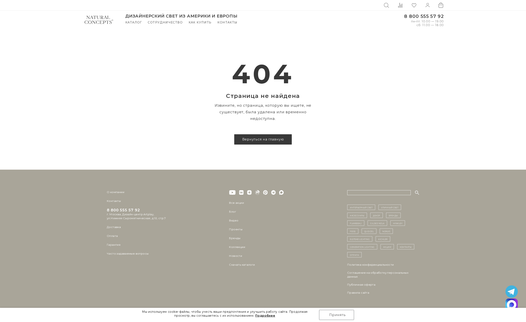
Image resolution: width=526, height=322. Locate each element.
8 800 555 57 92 (424, 16)
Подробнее (265, 315)
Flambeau (356, 223)
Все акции (236, 202)
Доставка (114, 227)
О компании (115, 192)
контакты (406, 246)
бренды (393, 215)
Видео (233, 220)
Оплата (112, 235)
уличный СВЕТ (389, 207)
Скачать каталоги (242, 264)
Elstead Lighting (360, 239)
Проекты (235, 229)
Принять (337, 315)
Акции (387, 246)
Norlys (386, 231)
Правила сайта (358, 292)
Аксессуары (357, 215)
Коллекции (237, 247)
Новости (235, 255)
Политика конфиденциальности (370, 264)
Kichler (383, 239)
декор (376, 215)
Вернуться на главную (263, 139)
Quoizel (369, 231)
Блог (232, 211)
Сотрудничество (165, 22)
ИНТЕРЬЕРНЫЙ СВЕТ (361, 207)
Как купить (200, 22)
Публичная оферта (361, 284)
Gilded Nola (377, 223)
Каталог (133, 22)
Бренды (234, 238)
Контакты (227, 22)
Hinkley (398, 223)
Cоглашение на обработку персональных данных (377, 274)
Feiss (353, 231)
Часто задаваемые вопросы (128, 253)
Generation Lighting (362, 246)
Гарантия (113, 244)
